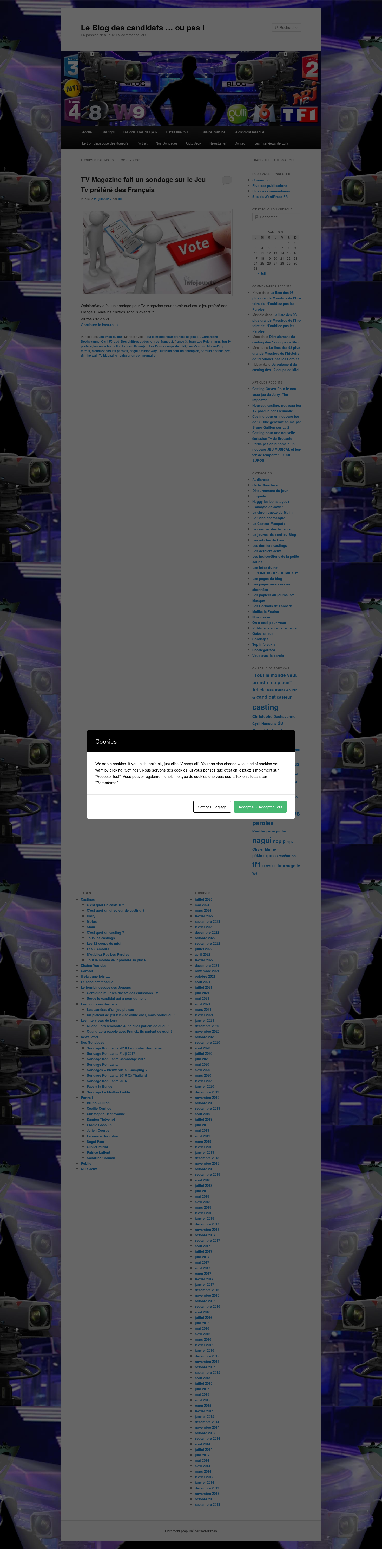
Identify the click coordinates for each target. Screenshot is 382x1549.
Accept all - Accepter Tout (260, 807)
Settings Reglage (212, 807)
